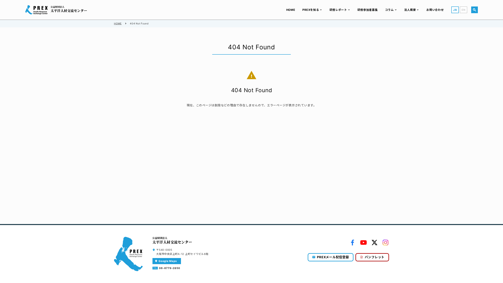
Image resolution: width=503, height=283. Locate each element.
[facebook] (352, 242)
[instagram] (385, 242)
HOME (118, 23)
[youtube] (363, 242)
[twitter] (374, 242)
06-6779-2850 (169, 268)
